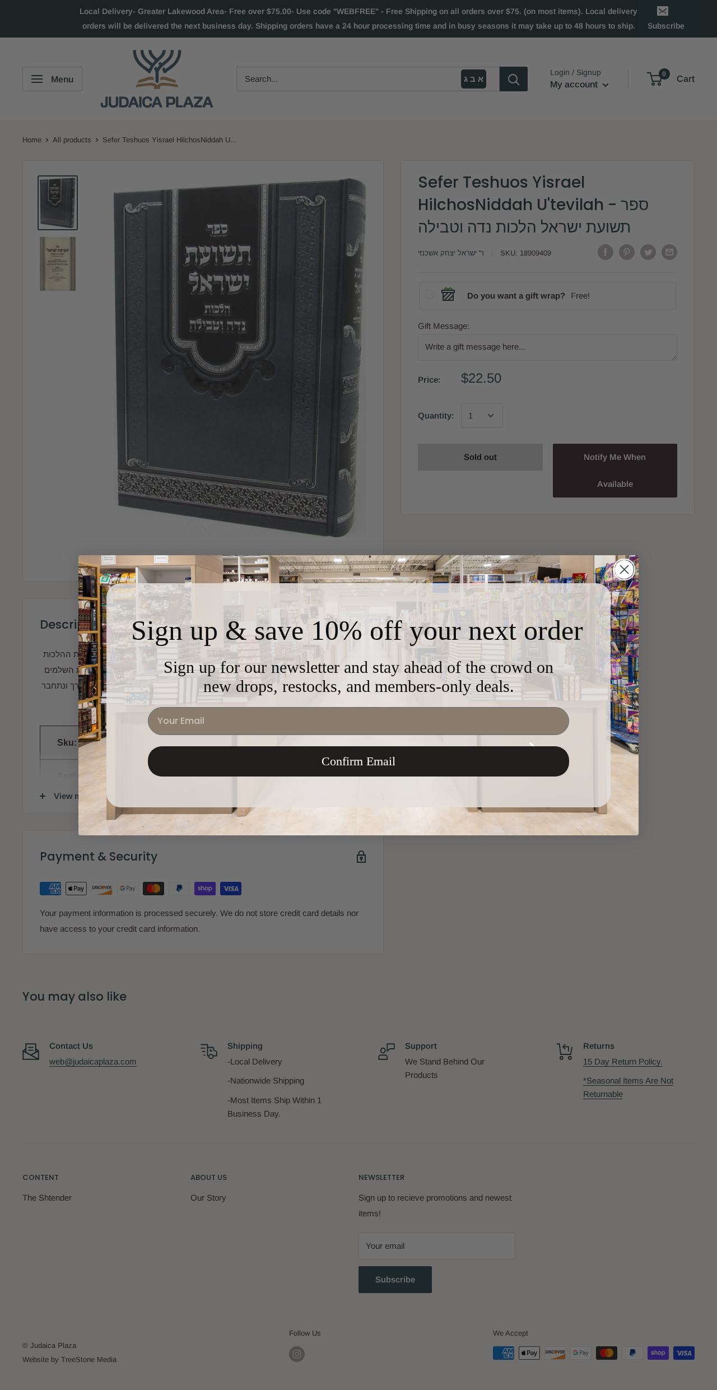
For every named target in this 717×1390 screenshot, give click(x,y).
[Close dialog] (624, 569)
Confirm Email (358, 761)
